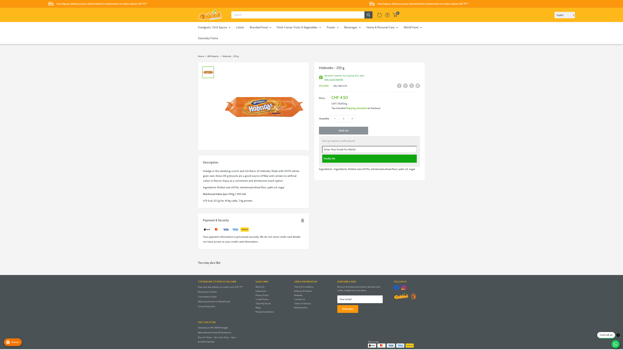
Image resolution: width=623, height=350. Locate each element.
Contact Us (299, 299)
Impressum (261, 291)
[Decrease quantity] (335, 118)
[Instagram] (403, 287)
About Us (260, 286)
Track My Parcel (263, 303)
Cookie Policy (262, 299)
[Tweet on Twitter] (411, 85)
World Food (411, 27)
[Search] (368, 14)
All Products (213, 56)
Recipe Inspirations (265, 311)
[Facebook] (396, 287)
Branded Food (259, 27)
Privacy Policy (262, 295)
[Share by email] (417, 85)
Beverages (350, 27)
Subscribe (347, 308)
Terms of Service (302, 303)
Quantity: (324, 118)
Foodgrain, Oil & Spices (212, 27)
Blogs (258, 307)
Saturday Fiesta (208, 38)
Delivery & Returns (303, 291)
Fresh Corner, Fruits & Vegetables (297, 27)
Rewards (298, 295)
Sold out (343, 130)
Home (201, 56)
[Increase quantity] (352, 118)
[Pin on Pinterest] (405, 85)
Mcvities (324, 85)
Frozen (331, 27)
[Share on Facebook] (399, 85)
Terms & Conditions (304, 286)
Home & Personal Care (380, 27)
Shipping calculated (356, 108)
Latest (240, 27)
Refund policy (301, 307)
